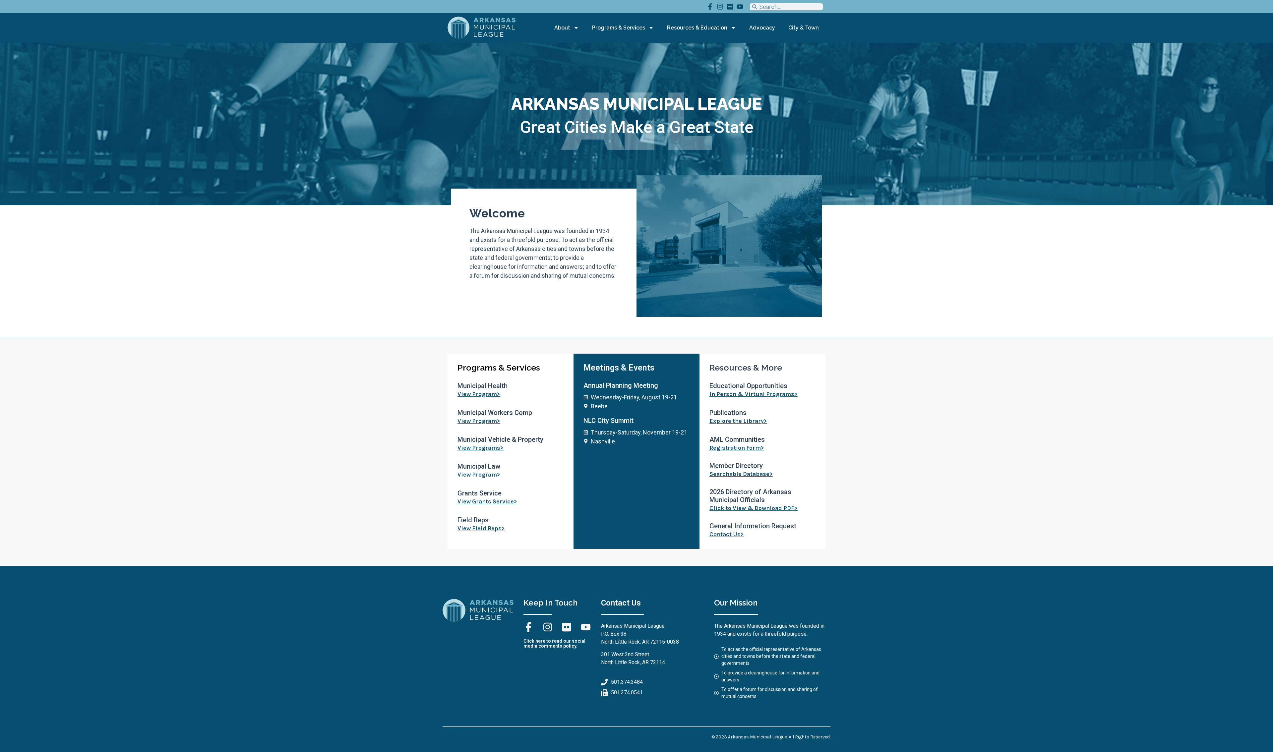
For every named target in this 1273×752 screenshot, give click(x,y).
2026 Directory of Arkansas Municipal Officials (750, 496)
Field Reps (473, 520)
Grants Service (479, 493)
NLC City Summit (608, 421)
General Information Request (752, 526)
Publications (728, 413)
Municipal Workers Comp (494, 413)
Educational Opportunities (748, 386)
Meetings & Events (618, 368)
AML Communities (737, 439)
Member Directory (736, 466)
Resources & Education (697, 28)
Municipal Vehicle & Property (500, 439)
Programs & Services (618, 28)
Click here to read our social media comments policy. (554, 643)
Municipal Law (478, 466)
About (562, 28)
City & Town (803, 28)
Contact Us (621, 602)
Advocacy (762, 28)
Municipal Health (482, 386)
